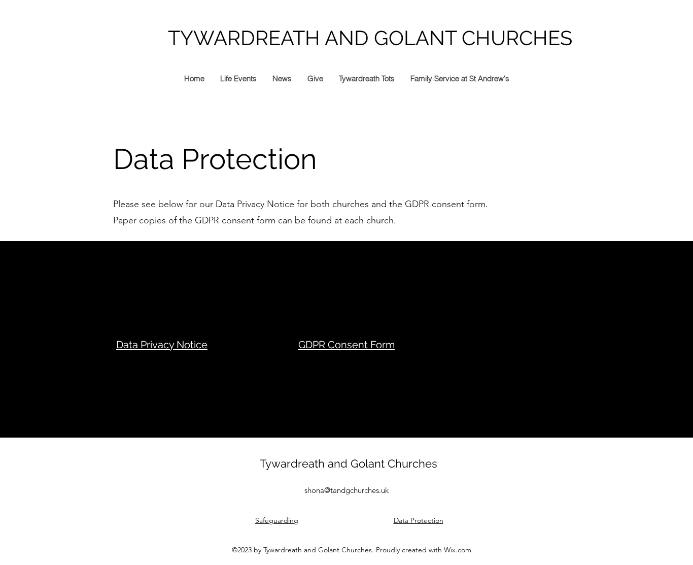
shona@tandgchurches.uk (346, 490)
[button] (281, 78)
